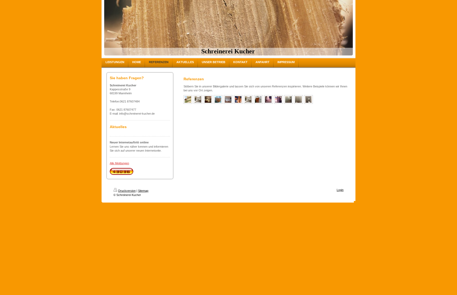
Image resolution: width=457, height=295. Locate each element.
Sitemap (143, 190)
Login (340, 189)
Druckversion (127, 190)
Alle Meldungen (119, 163)
